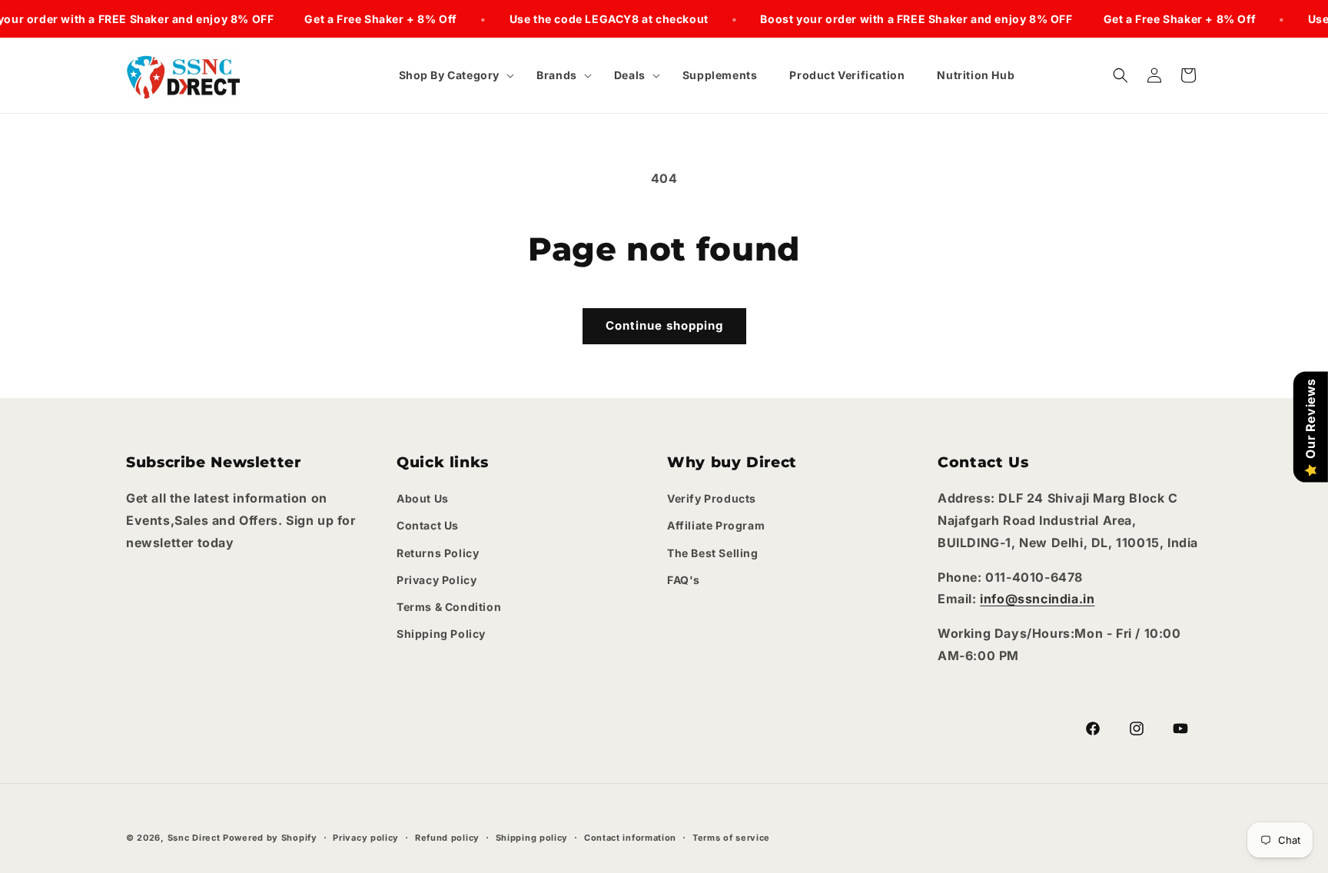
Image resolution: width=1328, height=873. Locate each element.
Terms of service (731, 837)
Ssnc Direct (194, 837)
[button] (452, 75)
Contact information (630, 837)
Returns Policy (438, 552)
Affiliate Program (716, 525)
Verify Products (711, 498)
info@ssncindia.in (1037, 598)
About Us (423, 498)
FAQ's (683, 579)
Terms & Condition (449, 606)
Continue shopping (664, 325)
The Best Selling (713, 552)
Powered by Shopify (270, 837)
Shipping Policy (441, 633)
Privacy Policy (436, 579)
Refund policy (447, 837)
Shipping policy (532, 837)
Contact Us (428, 525)
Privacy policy (366, 837)
